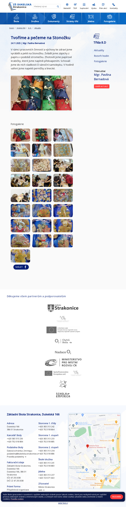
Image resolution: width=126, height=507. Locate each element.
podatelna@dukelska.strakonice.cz (23, 453)
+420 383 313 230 (15, 438)
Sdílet (19, 266)
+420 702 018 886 (46, 453)
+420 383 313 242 (46, 426)
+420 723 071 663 (46, 478)
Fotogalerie (100, 61)
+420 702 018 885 (46, 441)
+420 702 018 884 (15, 441)
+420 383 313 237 (46, 475)
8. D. (30, 28)
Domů (11, 28)
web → (41, 490)
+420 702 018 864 (46, 429)
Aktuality (37, 28)
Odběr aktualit (101, 86)
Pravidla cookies (17, 499)
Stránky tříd (20, 28)
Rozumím (116, 497)
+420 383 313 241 (46, 462)
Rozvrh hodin (101, 55)
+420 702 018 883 (46, 465)
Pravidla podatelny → (16, 456)
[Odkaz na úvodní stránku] (19, 6)
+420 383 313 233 (46, 438)
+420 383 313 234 (46, 450)
